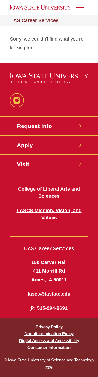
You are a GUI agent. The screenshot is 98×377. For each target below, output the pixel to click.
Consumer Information (49, 347)
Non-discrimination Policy (49, 333)
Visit (23, 164)
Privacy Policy (49, 326)
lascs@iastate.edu (49, 294)
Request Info (34, 126)
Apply (25, 145)
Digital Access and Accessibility (49, 340)
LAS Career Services (34, 20)
